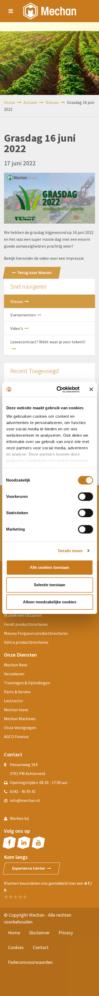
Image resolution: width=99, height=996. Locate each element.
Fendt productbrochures (26, 624)
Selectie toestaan (49, 585)
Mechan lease (16, 709)
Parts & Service (17, 691)
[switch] (85, 496)
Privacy (66, 933)
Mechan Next (15, 664)
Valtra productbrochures (26, 642)
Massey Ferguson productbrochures (36, 633)
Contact (41, 947)
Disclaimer (39, 933)
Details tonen (70, 550)
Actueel (30, 102)
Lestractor (13, 700)
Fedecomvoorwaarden (30, 962)
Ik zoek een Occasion (22, 615)
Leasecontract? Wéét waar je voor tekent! (47, 341)
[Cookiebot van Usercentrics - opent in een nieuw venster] (59, 389)
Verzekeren (14, 673)
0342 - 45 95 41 (23, 791)
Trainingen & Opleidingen (27, 682)
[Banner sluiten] (91, 389)
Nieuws (52, 102)
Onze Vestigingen (20, 727)
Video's (16, 328)
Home (10, 102)
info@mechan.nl (25, 800)
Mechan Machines (20, 718)
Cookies (16, 947)
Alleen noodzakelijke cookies (49, 602)
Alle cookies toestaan (49, 567)
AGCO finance (16, 736)
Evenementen (23, 314)
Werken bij (19, 818)
